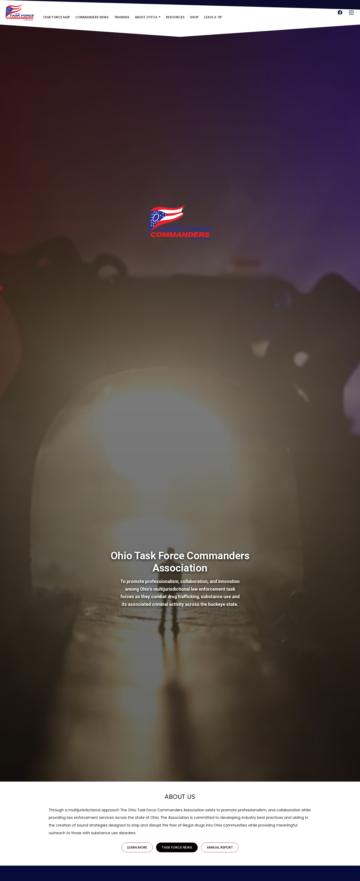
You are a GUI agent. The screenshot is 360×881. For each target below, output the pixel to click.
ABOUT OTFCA (146, 17)
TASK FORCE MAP (56, 17)
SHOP (195, 18)
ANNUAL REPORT (223, 848)
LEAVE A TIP (213, 17)
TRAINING (121, 17)
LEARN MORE (140, 848)
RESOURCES (175, 17)
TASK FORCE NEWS (177, 847)
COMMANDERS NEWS (92, 17)
